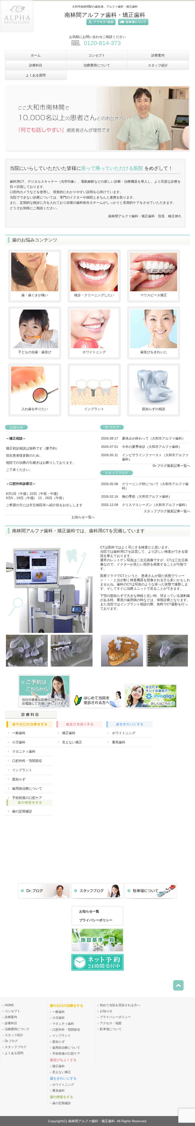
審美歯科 (118, 742)
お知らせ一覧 (89, 911)
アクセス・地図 (111, 1023)
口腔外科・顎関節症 (27, 761)
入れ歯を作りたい (34, 409)
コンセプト (12, 1011)
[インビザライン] (151, 709)
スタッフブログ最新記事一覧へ (167, 511)
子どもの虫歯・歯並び (34, 352)
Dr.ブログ (11, 1041)
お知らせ (106, 1011)
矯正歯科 (68, 733)
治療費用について (17, 1029)
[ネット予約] (97, 970)
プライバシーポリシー (95, 920)
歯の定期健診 (22, 811)
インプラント (94, 409)
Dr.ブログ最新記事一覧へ (171, 466)
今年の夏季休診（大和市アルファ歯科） (152, 447)
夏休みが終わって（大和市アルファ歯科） (153, 438)
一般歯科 (18, 733)
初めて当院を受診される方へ (120, 1005)
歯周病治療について (27, 788)
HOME (9, 1005)
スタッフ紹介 (14, 1035)
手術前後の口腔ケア (66, 1053)
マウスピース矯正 (153, 295)
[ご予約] (44, 709)
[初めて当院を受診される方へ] (97, 709)
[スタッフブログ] (97, 899)
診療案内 (11, 1017)
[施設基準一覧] (97, 953)
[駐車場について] (132, 26)
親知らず (18, 779)
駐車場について (111, 1029)
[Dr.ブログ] (44, 899)
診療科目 (11, 1023)
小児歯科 (18, 742)
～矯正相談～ (16, 438)
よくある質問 (14, 1053)
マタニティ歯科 (23, 751)
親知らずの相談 (153, 409)
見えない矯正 (72, 742)
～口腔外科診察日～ (21, 484)
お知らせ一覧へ (83, 517)
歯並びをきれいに (153, 352)
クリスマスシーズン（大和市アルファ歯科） (155, 505)
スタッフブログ (15, 1047)
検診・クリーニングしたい (94, 295)
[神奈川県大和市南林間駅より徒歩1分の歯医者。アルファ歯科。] (17, 34)
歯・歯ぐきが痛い (34, 295)
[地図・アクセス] (100, 26)
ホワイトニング (94, 352)
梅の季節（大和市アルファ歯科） (147, 496)
